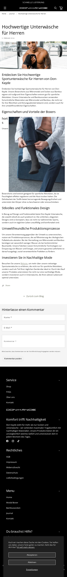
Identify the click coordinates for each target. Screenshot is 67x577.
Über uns (10, 397)
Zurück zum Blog (35, 296)
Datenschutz (12, 472)
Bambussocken (13, 507)
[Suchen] (55, 8)
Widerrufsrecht (13, 467)
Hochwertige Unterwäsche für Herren (32, 14)
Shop (8, 386)
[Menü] (5, 8)
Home (4, 14)
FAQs (8, 391)
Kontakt (10, 402)
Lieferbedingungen (15, 477)
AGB (8, 456)
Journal (12, 14)
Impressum (11, 462)
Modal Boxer (12, 502)
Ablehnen (32, 562)
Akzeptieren (32, 555)
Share (7, 285)
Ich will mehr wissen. (26, 547)
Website (24, 263)
